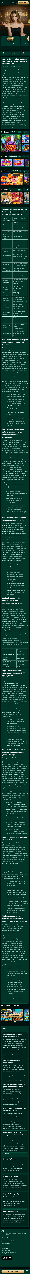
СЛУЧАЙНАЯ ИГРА (15, 1015)
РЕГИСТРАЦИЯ (23, 2)
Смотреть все (16, 132)
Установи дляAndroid (7, 1258)
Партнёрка (5, 1253)
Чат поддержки (6, 1250)
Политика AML (6, 1243)
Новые (7, 53)
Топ (17, 53)
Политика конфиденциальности (11, 1240)
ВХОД (13, 2)
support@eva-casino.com (9, 1252)
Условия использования (8, 1241)
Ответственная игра (7, 1245)
